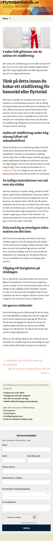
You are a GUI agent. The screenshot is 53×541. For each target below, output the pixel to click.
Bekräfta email (33, 456)
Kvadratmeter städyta (12, 478)
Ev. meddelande (9, 502)
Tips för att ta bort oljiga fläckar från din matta (28, 370)
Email (4, 456)
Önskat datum (8, 467)
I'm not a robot (14, 517)
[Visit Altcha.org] (34, 517)
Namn (4, 445)
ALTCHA (33, 523)
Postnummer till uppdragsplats (16, 489)
